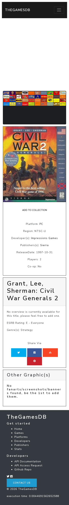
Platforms (21, 437)
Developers (22, 441)
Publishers (21, 445)
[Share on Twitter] (18, 352)
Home (18, 429)
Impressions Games (44, 238)
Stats (18, 449)
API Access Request (28, 465)
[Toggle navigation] (59, 10)
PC (41, 224)
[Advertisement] (34, 54)
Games (19, 433)
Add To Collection (34, 210)
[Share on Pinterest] (34, 361)
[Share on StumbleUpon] (50, 352)
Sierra (44, 245)
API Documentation (27, 461)
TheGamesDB (17, 10)
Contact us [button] (21, 482)
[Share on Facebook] (34, 352)
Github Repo (23, 469)
